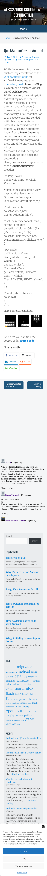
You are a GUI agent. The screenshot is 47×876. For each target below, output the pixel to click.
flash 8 (18, 694)
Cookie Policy (22, 872)
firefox (28, 688)
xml (18, 724)
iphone (23, 702)
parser (36, 711)
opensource (16, 710)
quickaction (23, 59)
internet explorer (12, 703)
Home (7, 37)
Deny (23, 858)
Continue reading (20, 774)
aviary (9, 676)
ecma (23, 684)
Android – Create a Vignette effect (22, 808)
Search (9, 536)
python (28, 715)
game (16, 699)
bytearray (32, 676)
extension (13, 688)
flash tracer (34, 694)
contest (36, 680)
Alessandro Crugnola (30, 57)
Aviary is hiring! (37, 385)
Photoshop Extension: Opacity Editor (23, 752)
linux (34, 702)
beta (18, 676)
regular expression (13, 720)
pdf (7, 715)
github (22, 699)
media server (10, 707)
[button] (43, 826)
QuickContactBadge (16, 76)
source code (27, 340)
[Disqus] (23, 422)
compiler (10, 680)
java (29, 703)
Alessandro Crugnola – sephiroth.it (23, 12)
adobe (28, 667)
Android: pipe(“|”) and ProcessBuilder (23, 738)
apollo (34, 671)
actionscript (15, 666)
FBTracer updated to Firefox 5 (13, 385)
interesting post (13, 84)
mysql (25, 706)
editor (29, 684)
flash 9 (25, 694)
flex (9, 698)
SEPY (29, 719)
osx (30, 711)
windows (11, 723)
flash (10, 693)
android (10, 59)
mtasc (18, 706)
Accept (23, 851)
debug (9, 684)
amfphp (11, 671)
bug (24, 676)
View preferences (24, 866)
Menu (23, 28)
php (12, 715)
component (23, 680)
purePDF (19, 715)
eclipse (16, 684)
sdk (22, 720)
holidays (31, 699)
